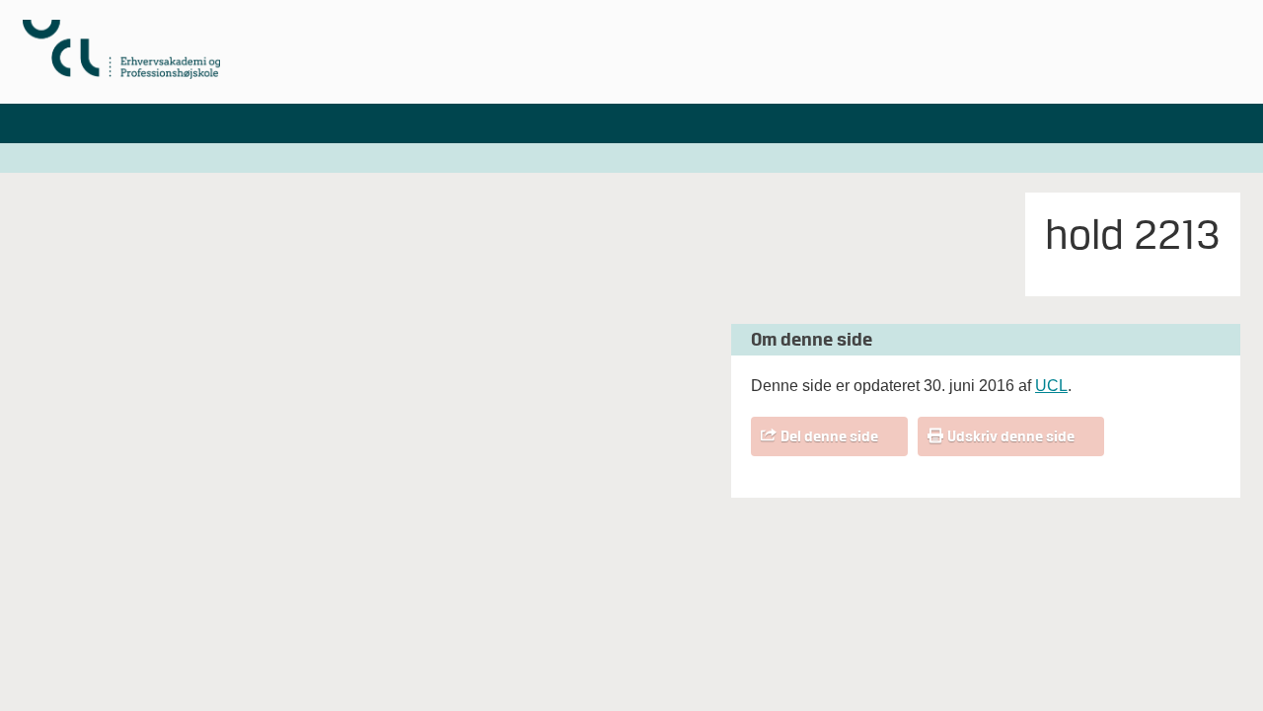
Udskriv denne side (1011, 436)
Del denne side (829, 436)
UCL (1051, 385)
